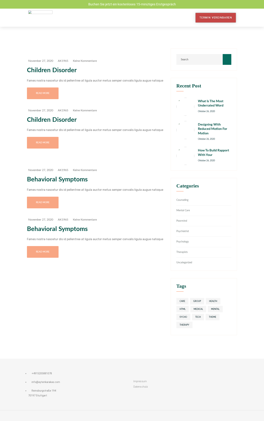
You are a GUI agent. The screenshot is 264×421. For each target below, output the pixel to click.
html (183, 309)
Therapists (182, 252)
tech (198, 317)
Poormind (181, 221)
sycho (183, 317)
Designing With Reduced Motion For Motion (212, 129)
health (213, 301)
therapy (184, 325)
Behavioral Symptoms (57, 179)
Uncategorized (184, 262)
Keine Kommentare (85, 60)
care (182, 301)
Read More (43, 93)
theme (212, 317)
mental (215, 309)
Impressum (140, 381)
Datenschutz (140, 386)
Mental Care (183, 210)
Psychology (182, 241)
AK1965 (63, 60)
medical (198, 309)
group (197, 301)
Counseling (182, 200)
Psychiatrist (182, 231)
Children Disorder (52, 70)
